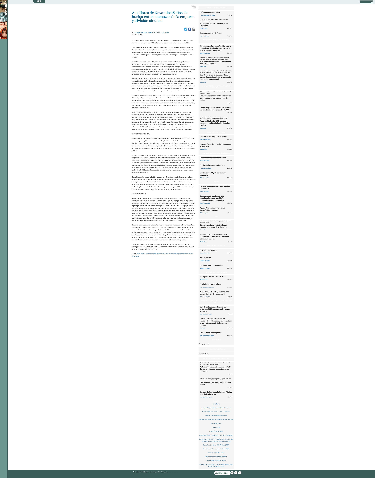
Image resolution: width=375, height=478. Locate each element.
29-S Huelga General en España (216, 460)
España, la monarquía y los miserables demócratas (215, 187)
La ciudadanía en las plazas (210, 284)
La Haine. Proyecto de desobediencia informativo (216, 408)
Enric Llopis (203, 66)
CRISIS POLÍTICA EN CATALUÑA (216, 132)
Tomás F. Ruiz (203, 28)
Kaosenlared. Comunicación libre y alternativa (216, 412)
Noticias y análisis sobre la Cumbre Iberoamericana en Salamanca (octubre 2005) (216, 465)
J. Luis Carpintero (204, 160)
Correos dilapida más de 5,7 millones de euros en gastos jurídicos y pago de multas (215, 98)
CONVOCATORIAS (216, 339)
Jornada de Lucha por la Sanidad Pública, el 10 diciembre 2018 (216, 393)
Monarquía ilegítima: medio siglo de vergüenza (214, 24)
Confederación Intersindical (216, 453)
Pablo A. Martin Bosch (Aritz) (207, 15)
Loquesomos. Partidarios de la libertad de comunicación (216, 419)
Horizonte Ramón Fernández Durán (216, 457)
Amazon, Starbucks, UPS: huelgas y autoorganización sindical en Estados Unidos (215, 123)
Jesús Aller (203, 230)
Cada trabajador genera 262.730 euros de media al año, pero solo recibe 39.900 (215, 109)
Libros (216, 216)
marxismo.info (216, 427)
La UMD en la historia (208, 250)
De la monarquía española (210, 12)
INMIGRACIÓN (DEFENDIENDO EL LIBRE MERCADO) (216, 153)
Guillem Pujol (203, 149)
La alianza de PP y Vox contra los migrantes (213, 174)
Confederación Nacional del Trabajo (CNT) (216, 449)
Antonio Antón (204, 279)
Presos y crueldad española (210, 333)
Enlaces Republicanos (216, 431)
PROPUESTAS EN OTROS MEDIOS (216, 349)
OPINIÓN (216, 182)
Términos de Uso (173, 472)
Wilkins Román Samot (205, 168)
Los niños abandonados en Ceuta (213, 158)
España (166, 32)
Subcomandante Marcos (206, 397)
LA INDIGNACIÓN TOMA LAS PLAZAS (216, 272)
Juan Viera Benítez (205, 53)
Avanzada (356, 2)
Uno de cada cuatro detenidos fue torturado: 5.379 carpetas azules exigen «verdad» (215, 309)
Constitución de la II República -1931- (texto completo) (216, 435)
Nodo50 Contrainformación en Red (216, 416)
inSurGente (216, 404)
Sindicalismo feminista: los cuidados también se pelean (214, 238)
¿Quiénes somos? (221, 473)
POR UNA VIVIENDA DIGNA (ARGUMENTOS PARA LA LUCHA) (216, 40)
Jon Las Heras (203, 241)
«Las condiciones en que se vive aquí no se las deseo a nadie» (215, 62)
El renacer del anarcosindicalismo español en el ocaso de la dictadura (213, 226)
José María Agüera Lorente (207, 287)
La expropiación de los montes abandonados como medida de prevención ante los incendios (212, 198)
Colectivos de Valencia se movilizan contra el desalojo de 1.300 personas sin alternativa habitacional (215, 77)
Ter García (202, 328)
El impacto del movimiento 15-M (212, 276)
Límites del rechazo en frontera (212, 165)
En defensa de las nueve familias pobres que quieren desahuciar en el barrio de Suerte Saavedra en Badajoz (215, 48)
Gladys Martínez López (143, 32)
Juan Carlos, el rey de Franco (211, 33)
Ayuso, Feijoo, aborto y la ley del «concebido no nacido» (212, 209)
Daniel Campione (204, 36)
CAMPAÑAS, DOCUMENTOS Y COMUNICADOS (216, 358)
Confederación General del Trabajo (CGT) (216, 445)
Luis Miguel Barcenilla (206, 314)
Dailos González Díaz (205, 297)
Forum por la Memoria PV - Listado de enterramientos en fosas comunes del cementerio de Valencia (216, 440)
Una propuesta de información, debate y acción (215, 383)
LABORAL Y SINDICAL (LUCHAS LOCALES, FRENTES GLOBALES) (216, 86)
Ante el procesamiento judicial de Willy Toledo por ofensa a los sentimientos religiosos (215, 369)
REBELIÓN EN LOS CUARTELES (216, 245)
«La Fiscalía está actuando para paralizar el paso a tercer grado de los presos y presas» (216, 323)
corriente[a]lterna (216, 423)
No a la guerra (205, 258)
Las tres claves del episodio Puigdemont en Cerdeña (215, 145)
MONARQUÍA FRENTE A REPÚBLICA (216, 7)
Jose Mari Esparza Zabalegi (207, 335)
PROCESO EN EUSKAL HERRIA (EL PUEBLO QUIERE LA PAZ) (216, 301)
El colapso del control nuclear (211, 265)
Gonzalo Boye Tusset (205, 139)
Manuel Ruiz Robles (205, 253)
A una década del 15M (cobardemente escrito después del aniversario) (214, 293)
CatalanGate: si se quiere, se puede (213, 136)
